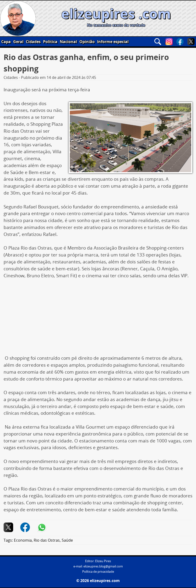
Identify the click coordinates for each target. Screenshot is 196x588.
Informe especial (113, 41)
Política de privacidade (98, 572)
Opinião (87, 41)
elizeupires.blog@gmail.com (103, 566)
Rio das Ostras (47, 540)
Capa (6, 41)
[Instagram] (169, 41)
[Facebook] (180, 41)
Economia (23, 540)
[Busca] (157, 41)
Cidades (33, 41)
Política (50, 41)
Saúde (67, 540)
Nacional (68, 41)
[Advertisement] (98, 319)
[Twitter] (191, 41)
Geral (18, 41)
